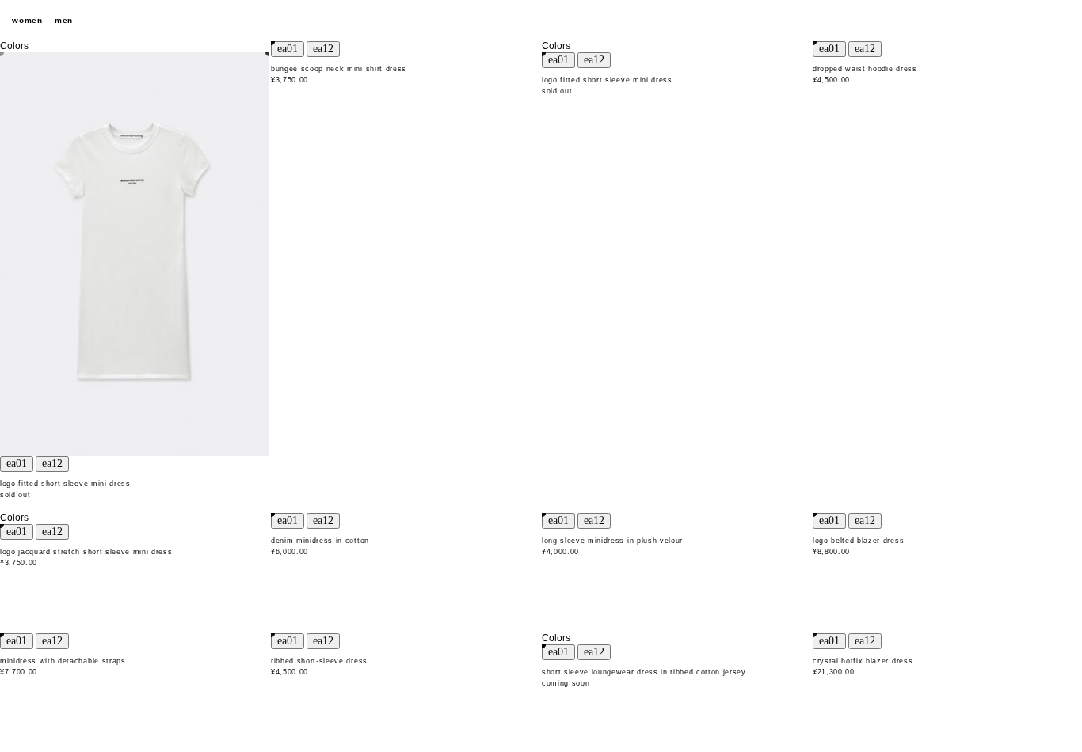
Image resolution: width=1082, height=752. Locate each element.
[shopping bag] (1062, 20)
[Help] (1034, 20)
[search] (1007, 20)
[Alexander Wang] (541, 21)
